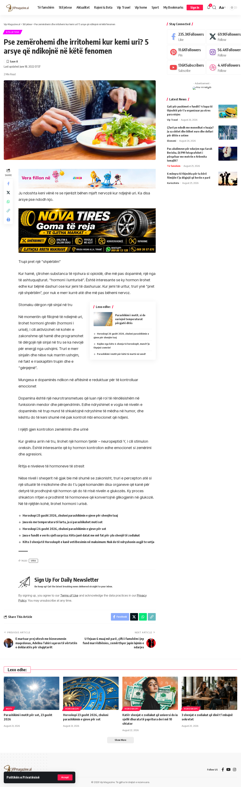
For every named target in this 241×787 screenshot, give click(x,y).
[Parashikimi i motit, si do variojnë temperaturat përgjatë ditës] (103, 319)
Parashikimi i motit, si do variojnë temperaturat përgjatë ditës (130, 319)
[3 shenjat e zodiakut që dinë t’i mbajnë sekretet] (209, 693)
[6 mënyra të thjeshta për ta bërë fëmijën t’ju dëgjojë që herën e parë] (227, 179)
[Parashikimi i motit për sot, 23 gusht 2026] (31, 693)
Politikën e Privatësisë (23, 777)
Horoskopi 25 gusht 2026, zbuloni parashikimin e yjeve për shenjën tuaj (70, 515)
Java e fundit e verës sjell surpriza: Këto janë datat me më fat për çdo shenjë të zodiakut (81, 535)
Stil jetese (12, 32)
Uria (33, 561)
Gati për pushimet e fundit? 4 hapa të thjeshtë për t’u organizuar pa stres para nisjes (190, 110)
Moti (9, 709)
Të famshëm (173, 165)
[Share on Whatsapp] (8, 201)
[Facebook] (186, 36)
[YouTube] (228, 769)
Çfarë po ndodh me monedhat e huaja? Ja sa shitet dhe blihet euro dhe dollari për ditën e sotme (190, 131)
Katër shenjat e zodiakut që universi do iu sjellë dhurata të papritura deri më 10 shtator (150, 719)
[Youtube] (186, 67)
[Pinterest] (186, 52)
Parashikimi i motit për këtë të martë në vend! (121, 353)
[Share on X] (8, 192)
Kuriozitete (173, 182)
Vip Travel (172, 119)
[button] (65, 777)
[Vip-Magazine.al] (17, 7)
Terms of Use (69, 595)
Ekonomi (171, 140)
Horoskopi (72, 709)
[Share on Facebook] (8, 183)
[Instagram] (234, 769)
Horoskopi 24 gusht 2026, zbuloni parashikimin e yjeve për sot (64, 529)
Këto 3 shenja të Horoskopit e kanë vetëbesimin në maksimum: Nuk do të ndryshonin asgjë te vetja (88, 542)
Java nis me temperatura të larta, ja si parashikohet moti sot (63, 522)
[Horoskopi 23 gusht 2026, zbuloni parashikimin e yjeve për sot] (91, 693)
